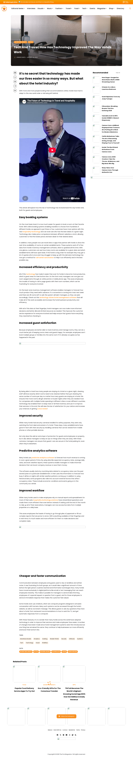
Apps (74, 685)
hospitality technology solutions (45, 500)
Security (63, 639)
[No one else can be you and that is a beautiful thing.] (19, 2)
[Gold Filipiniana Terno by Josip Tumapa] (96, 99)
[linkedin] (15, 90)
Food (24, 685)
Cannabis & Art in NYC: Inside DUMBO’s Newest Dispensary (110, 118)
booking (44, 639)
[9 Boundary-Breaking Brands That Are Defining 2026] (96, 109)
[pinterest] (15, 81)
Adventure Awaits (20, 42)
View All (118, 73)
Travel (64, 651)
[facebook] (15, 72)
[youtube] (66, 735)
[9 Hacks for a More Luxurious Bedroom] (96, 89)
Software (72, 639)
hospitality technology (31, 232)
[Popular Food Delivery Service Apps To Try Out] (24, 674)
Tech (21, 643)
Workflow (45, 643)
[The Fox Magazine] (4, 8)
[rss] (75, 735)
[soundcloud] (69, 735)
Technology (29, 643)
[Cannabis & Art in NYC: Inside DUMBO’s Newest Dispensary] (96, 118)
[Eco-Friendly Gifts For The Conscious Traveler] (49, 674)
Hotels (30, 42)
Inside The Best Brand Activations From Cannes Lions (110, 149)
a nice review (42, 409)
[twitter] (15, 77)
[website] (72, 735)
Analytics (37, 639)
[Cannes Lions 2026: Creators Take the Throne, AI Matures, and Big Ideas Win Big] (96, 159)
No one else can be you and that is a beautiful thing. (37, 2)
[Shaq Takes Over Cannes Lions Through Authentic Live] (96, 170)
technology (30, 274)
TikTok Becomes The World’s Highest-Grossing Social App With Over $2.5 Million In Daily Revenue (74, 694)
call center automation (45, 258)
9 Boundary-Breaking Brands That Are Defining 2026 (110, 108)
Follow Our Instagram (67, 716)
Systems (80, 639)
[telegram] (15, 86)
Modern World (54, 639)
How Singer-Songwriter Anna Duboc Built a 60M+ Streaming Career (111, 80)
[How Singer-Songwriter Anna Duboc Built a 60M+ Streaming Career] (96, 80)
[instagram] (63, 735)
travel (37, 643)
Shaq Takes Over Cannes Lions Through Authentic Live (110, 170)
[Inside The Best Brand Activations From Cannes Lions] (96, 150)
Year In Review (72, 651)
